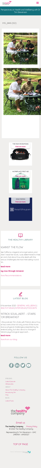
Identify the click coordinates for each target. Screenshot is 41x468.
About (7, 387)
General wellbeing (26, 305)
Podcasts (32, 308)
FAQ (6, 395)
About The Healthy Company (15, 390)
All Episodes (9, 384)
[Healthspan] (20, 414)
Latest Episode (10, 381)
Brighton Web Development (16, 451)
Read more (5, 266)
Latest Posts (9, 401)
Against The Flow (11, 247)
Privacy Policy (31, 426)
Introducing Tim (10, 392)
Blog (7, 398)
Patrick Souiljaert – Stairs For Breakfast (18, 315)
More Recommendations (10, 275)
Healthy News (7, 308)
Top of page (20, 444)
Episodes (8, 378)
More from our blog (8, 339)
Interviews (20, 308)
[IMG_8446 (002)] (6, 3)
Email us (20, 422)
